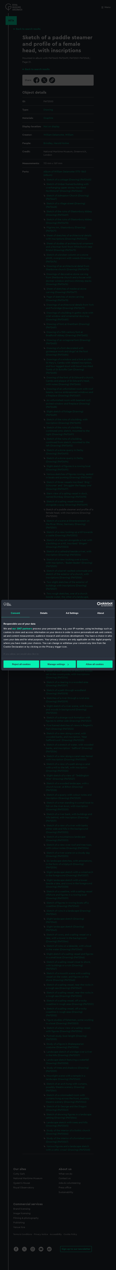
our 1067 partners (22, 628)
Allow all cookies (95, 664)
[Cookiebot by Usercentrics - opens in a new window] (99, 604)
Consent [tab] (15, 613)
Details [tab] (44, 613)
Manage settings (56, 664)
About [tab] (100, 613)
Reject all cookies (21, 664)
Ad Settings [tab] (72, 613)
